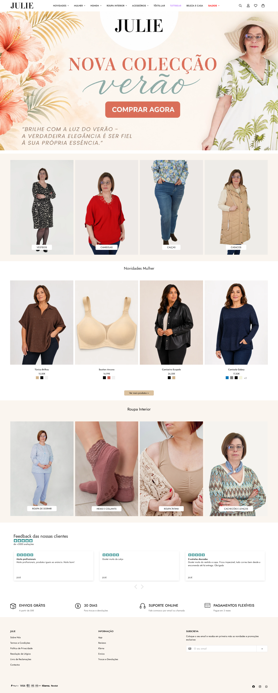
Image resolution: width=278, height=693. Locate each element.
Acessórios (139, 5)
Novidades (59, 5)
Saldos (212, 5)
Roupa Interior (115, 5)
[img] (141, 541)
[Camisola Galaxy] (236, 322)
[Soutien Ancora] (106, 322)
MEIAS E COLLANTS (106, 508)
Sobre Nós (15, 637)
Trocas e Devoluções (108, 659)
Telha (108, 377)
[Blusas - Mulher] (106, 207)
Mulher (78, 5)
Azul (227, 377)
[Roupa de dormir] (42, 468)
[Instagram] (260, 686)
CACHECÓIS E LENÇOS (236, 508)
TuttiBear (175, 5)
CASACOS (236, 247)
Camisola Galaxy (236, 369)
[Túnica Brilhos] (41, 322)
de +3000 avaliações (24, 544)
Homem (94, 5)
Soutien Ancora (106, 369)
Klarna (101, 648)
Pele (99, 377)
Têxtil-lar (159, 5)
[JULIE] (22, 5)
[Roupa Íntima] (171, 468)
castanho (173, 377)
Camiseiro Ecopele (171, 369)
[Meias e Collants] (106, 468)
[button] (263, 5)
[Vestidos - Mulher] (42, 207)
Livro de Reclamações (20, 659)
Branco (46, 377)
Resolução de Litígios (20, 653)
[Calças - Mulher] (171, 207)
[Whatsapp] (266, 686)
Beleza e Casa (194, 5)
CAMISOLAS (107, 247)
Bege (240, 377)
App (100, 637)
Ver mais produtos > (139, 393)
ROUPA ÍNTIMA (171, 508)
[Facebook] (253, 686)
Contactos (15, 664)
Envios (101, 653)
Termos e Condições (20, 642)
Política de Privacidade (21, 648)
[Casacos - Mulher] (236, 207)
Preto (41, 377)
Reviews (102, 642)
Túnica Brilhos (42, 369)
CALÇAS (171, 247)
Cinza (231, 377)
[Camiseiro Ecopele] (171, 322)
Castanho (37, 377)
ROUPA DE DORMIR (42, 508)
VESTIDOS (42, 247)
